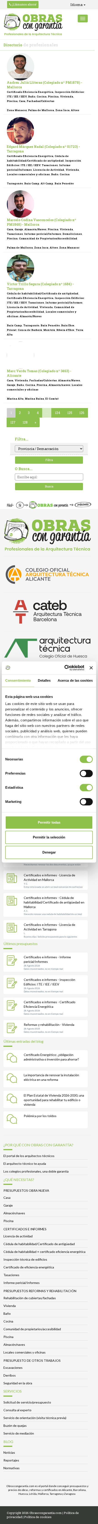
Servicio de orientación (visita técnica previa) (34, 1418)
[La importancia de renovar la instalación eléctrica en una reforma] (13, 1079)
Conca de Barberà (30, 330)
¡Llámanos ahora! (23, 4)
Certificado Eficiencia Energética (30, 92)
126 (81, 413)
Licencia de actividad (18, 1236)
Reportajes (11, 1460)
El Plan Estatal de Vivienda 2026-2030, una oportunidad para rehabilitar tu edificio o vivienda (54, 1099)
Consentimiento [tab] (18, 680)
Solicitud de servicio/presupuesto (27, 1402)
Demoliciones (72, 234)
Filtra (49, 460)
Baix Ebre (67, 325)
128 (25, 422)
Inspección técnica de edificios (25, 1259)
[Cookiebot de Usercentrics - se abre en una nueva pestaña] (64, 668)
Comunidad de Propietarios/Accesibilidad (48, 238)
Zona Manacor (17, 110)
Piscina (53, 96)
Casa (22, 101)
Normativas (11, 1468)
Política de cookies (38, 1517)
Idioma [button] (76, 5)
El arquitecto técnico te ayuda (24, 1163)
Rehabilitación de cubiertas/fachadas (29, 1298)
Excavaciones (13, 1368)
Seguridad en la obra (17, 1383)
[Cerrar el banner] (91, 667)
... (47, 413)
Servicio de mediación (18, 1433)
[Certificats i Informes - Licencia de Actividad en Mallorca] (13, 879)
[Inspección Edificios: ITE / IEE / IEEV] (13, 983)
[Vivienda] (13, 1028)
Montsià (49, 330)
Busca (49, 486)
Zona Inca (62, 110)
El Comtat (52, 398)
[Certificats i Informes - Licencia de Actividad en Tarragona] (13, 928)
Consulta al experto (17, 1410)
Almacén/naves (59, 385)
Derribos (9, 1375)
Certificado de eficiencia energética (28, 1267)
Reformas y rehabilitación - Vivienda (49, 1024)
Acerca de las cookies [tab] (75, 680)
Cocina (41, 96)
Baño (31, 96)
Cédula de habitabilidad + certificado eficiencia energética (44, 1252)
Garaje (19, 229)
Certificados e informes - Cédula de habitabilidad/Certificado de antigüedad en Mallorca (54, 902)
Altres (75, 110)
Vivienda (66, 96)
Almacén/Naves (35, 229)
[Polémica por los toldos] (13, 1120)
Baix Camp (31, 183)
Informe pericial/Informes (42, 234)
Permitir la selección (49, 837)
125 (69, 413)
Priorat (11, 330)
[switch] (86, 773)
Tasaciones (50, 165)
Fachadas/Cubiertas (40, 101)
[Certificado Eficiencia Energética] (13, 1006)
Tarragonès (15, 183)
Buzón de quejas (15, 1425)
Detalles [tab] (44, 680)
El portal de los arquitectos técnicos (28, 1156)
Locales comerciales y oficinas (28, 174)
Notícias (9, 1452)
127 (12, 422)
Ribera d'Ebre (65, 330)
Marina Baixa (34, 398)
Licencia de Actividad (48, 169)
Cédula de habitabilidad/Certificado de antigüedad (42, 293)
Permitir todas (49, 822)
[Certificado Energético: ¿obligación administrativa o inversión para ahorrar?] (13, 1058)
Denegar (49, 852)
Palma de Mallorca (41, 110)
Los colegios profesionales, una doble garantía (36, 1171)
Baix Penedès (64, 183)
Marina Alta (15, 398)
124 (57, 413)
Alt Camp (47, 183)
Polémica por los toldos (40, 1116)
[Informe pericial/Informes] (13, 961)
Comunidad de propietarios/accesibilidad (32, 1329)
